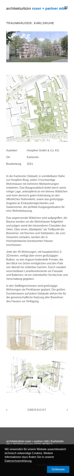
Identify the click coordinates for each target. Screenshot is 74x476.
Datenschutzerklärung (18, 460)
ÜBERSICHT (37, 409)
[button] (66, 7)
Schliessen (58, 469)
